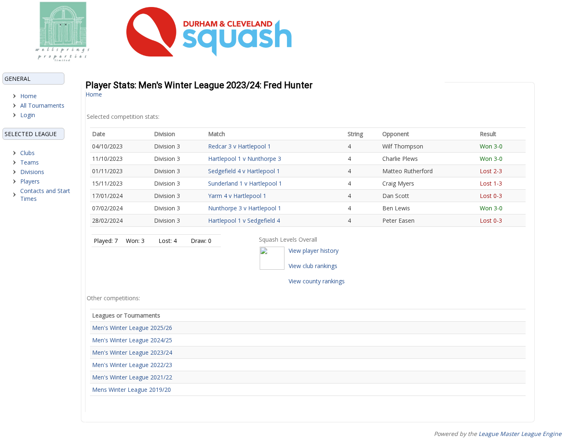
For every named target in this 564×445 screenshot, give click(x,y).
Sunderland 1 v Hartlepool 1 (245, 183)
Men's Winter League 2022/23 (132, 365)
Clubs (27, 153)
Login (27, 115)
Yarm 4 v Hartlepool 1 (237, 196)
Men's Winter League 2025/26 (132, 328)
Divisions (32, 172)
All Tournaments (42, 105)
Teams (29, 162)
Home (28, 96)
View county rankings (317, 281)
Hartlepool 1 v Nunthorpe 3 (244, 158)
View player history (314, 250)
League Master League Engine (520, 434)
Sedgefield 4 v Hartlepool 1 (244, 171)
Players (30, 181)
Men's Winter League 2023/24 (132, 352)
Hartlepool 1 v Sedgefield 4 (244, 220)
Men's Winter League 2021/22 (132, 377)
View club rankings (313, 266)
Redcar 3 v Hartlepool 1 (239, 146)
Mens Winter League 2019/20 (131, 389)
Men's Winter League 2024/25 (132, 340)
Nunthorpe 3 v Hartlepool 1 (244, 208)
